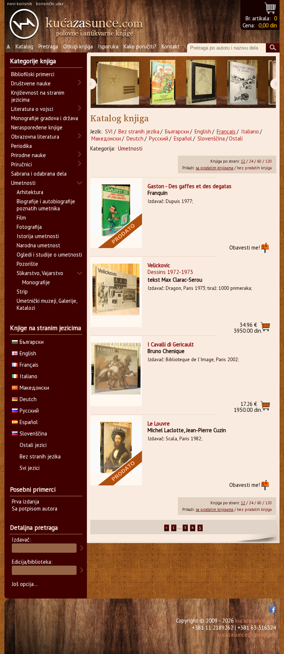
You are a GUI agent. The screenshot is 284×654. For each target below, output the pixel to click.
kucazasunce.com (255, 620)
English (203, 131)
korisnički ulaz (50, 3)
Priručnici (21, 164)
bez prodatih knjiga (254, 167)
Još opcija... (25, 583)
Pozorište (27, 263)
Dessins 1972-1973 (170, 271)
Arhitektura (30, 192)
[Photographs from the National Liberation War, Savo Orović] (117, 82)
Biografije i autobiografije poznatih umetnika (46, 205)
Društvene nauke (31, 83)
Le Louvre (159, 423)
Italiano (250, 131)
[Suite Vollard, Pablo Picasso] (201, 82)
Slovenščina (211, 138)
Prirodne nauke (28, 155)
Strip (22, 291)
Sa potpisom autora (34, 508)
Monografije (36, 282)
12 (243, 161)
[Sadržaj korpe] (270, 7)
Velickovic (159, 265)
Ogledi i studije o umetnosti (49, 254)
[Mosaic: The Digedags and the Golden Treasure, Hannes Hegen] (162, 82)
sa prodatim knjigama (214, 167)
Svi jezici (30, 467)
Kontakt (171, 46)
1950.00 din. (248, 406)
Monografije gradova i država (44, 118)
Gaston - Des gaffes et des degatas (189, 186)
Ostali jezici (33, 444)
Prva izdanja (25, 501)
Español (183, 138)
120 (268, 161)
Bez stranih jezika (138, 131)
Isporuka (108, 46)
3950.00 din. (248, 327)
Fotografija (29, 226)
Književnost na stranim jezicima (37, 96)
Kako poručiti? (140, 46)
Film (21, 217)
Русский (158, 138)
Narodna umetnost (38, 245)
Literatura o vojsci (32, 108)
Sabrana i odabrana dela (39, 173)
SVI (109, 131)
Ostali (236, 138)
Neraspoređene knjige (36, 127)
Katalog (24, 46)
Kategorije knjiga (33, 61)
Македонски (106, 138)
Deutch (134, 138)
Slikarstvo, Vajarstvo (40, 273)
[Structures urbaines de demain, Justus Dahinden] (242, 82)
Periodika (21, 145)
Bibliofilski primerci (32, 74)
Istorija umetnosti (38, 236)
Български (177, 131)
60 (259, 161)
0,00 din (267, 25)
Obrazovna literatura (35, 136)
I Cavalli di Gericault (171, 344)
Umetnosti (130, 148)
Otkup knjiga (78, 46)
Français (226, 131)
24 (251, 161)
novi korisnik (19, 3)
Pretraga (48, 46)
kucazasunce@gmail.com (246, 634)
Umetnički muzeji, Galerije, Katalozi (47, 304)
